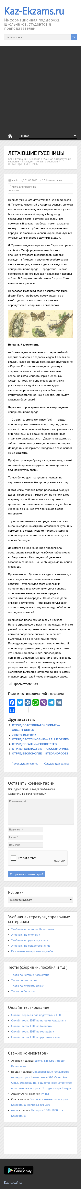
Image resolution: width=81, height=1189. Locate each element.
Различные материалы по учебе (32, 951)
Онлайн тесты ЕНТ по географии (32, 1031)
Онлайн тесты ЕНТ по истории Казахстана (38, 1020)
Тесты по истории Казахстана (30, 974)
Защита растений (24, 734)
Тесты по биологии (23, 991)
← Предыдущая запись (23, 763)
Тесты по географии (24, 980)
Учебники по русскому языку (29, 940)
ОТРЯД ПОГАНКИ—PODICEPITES (34, 744)
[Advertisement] (40, 88)
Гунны (45, 1093)
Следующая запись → (58, 763)
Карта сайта (13, 1182)
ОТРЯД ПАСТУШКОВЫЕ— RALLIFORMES (40, 739)
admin (14, 180)
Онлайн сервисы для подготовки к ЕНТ (36, 1015)
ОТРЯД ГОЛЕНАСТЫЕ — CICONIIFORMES (40, 748)
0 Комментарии (53, 180)
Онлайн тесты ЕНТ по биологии (31, 1026)
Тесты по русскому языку (27, 985)
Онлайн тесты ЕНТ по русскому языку (35, 1037)
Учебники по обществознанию (30, 945)
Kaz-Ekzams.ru (34, 10)
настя (14, 1110)
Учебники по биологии (25, 934)
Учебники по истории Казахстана (32, 929)
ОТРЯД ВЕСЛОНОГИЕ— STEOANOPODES (40, 753)
